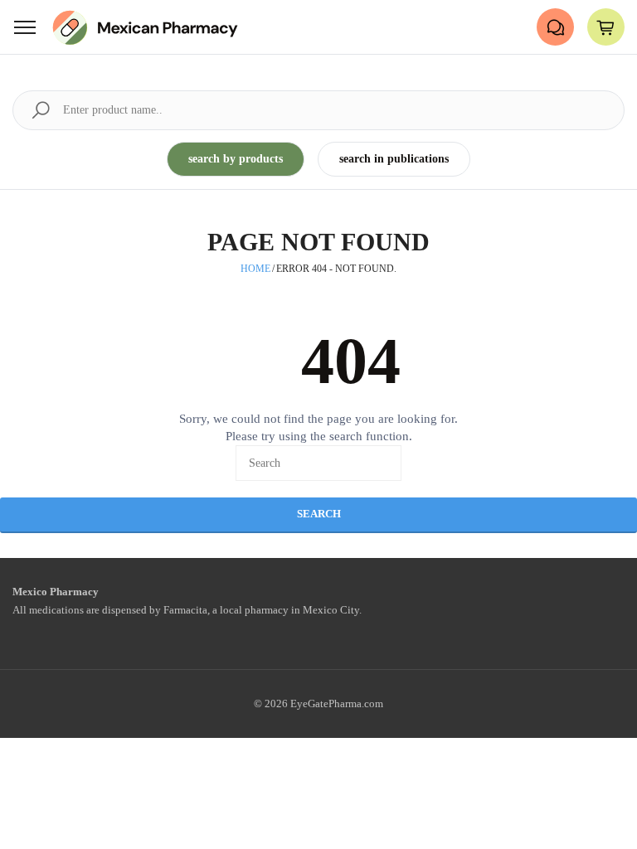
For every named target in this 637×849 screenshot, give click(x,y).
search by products (235, 159)
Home (255, 268)
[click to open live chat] (555, 27)
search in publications (394, 159)
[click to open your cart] (606, 27)
